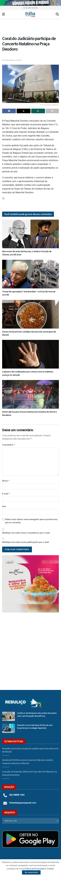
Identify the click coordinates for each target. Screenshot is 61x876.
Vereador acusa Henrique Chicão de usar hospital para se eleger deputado (35, 726)
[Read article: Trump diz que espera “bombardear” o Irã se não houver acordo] (30, 274)
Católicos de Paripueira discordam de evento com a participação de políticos (37, 714)
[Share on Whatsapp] (38, 111)
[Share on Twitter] (23, 111)
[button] (30, 27)
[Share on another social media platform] (52, 111)
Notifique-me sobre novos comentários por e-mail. (26, 533)
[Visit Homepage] (30, 14)
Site (4, 506)
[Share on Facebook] (9, 111)
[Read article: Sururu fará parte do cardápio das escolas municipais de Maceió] (30, 314)
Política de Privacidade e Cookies (39, 869)
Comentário (8, 444)
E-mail (6, 493)
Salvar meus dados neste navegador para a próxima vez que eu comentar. (31, 521)
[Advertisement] (30, 649)
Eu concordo (31, 872)
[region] (30, 3)
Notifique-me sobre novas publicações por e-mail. (25, 542)
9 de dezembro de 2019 (12, 60)
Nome (6, 480)
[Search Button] (57, 14)
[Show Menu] (3, 14)
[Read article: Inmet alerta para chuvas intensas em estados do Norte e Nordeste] (30, 394)
